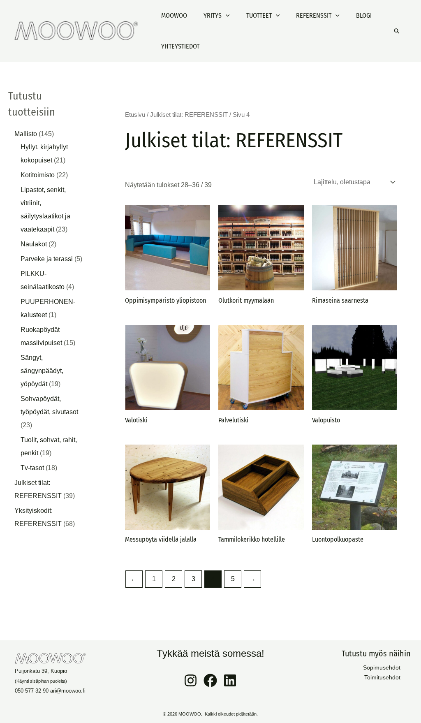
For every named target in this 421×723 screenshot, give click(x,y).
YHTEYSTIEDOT (180, 46)
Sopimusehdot (381, 667)
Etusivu (135, 114)
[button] (226, 15)
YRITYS (213, 15)
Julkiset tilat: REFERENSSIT (189, 114)
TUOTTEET (259, 15)
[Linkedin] (230, 680)
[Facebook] (210, 680)
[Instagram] (190, 680)
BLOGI (364, 15)
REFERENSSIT (313, 15)
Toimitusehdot (382, 677)
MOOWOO (174, 15)
